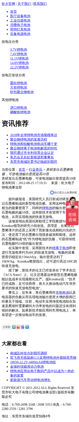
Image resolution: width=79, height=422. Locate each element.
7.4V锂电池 (18, 54)
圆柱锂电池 (18, 83)
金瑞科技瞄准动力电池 (27, 366)
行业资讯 (35, 169)
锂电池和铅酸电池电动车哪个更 (33, 144)
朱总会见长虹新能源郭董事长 (32, 157)
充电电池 (62, 292)
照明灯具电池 (20, 29)
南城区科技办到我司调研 (28, 353)
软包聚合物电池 (22, 92)
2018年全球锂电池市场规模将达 (33, 135)
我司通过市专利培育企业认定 (32, 153)
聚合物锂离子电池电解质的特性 (33, 148)
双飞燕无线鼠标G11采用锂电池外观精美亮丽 (43, 357)
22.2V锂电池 (19, 67)
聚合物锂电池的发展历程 (28, 139)
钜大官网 (8, 4)
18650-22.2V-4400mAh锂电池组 (33, 362)
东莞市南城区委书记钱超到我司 (33, 161)
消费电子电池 (20, 25)
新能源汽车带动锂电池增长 (30, 380)
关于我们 (24, 4)
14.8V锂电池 (19, 63)
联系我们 (40, 4)
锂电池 (47, 208)
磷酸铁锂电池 (20, 112)
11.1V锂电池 (19, 58)
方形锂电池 (18, 87)
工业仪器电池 (20, 20)
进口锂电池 (18, 107)
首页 (13, 11)
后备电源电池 (20, 34)
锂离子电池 (60, 248)
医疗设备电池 (20, 16)
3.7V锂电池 (18, 49)
